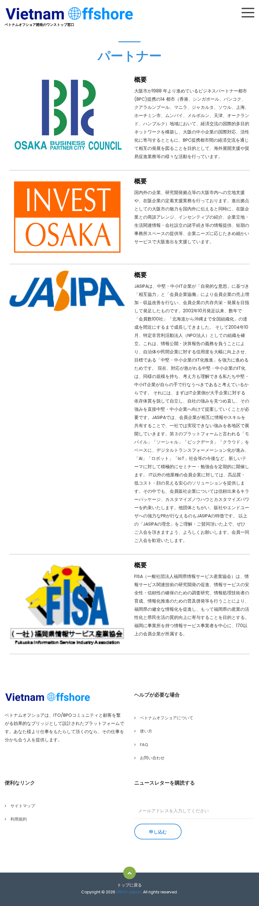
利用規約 (18, 819)
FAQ (144, 745)
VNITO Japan (128, 892)
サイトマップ (22, 806)
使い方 (146, 731)
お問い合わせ (152, 758)
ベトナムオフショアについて (166, 718)
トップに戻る (129, 885)
